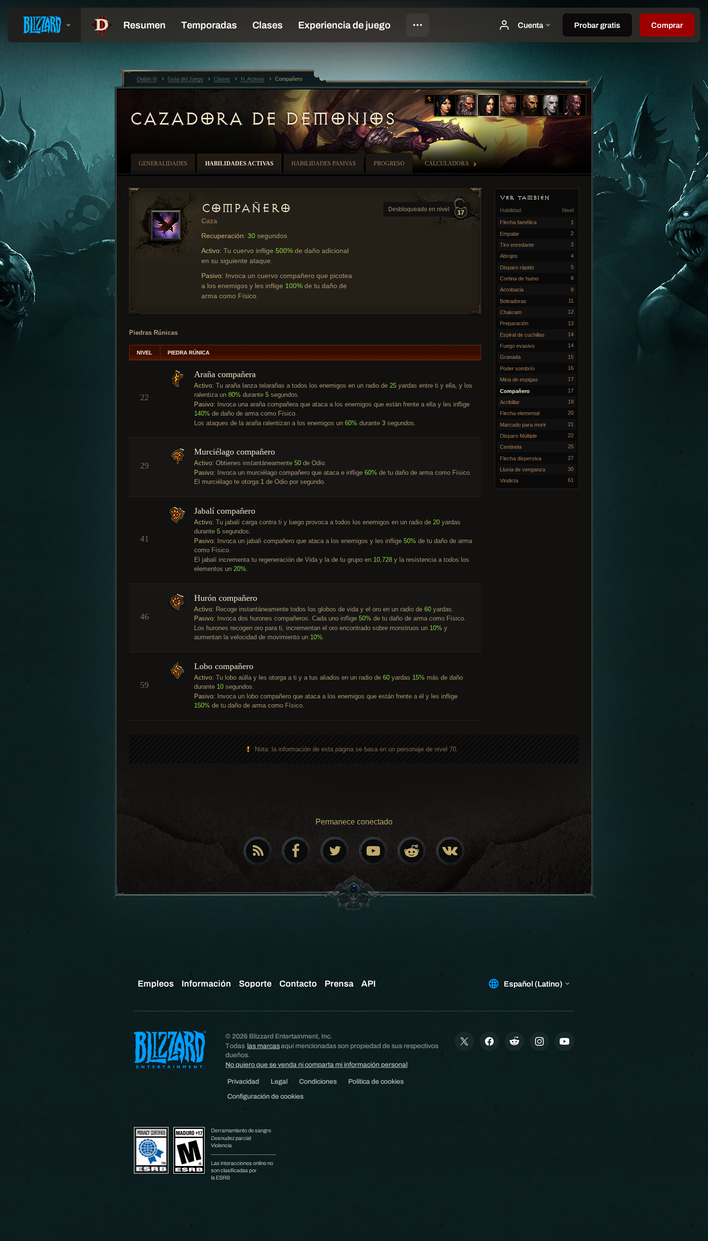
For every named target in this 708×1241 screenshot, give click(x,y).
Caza (209, 221)
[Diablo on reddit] (411, 850)
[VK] (450, 850)
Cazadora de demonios (262, 119)
